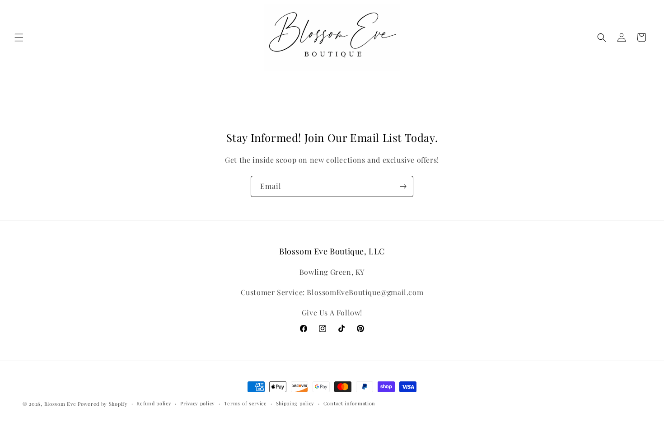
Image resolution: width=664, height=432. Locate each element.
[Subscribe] (403, 186)
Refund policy (153, 403)
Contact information (349, 403)
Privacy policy (197, 403)
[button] (19, 37)
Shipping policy (295, 403)
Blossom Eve (60, 403)
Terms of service (245, 403)
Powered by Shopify (103, 403)
